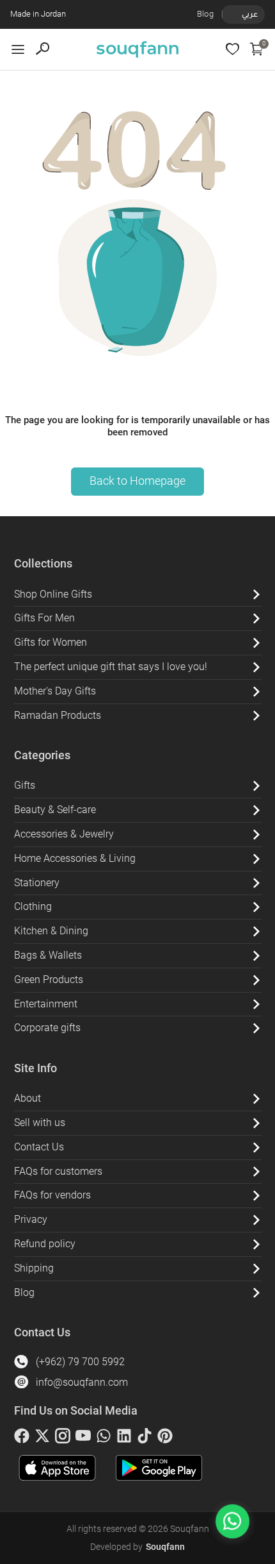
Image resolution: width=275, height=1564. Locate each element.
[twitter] (42, 1438)
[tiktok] (144, 1438)
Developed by (137, 1547)
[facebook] (21, 1438)
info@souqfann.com (82, 1382)
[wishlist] (232, 49)
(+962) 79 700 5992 (80, 1362)
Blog (205, 14)
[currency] (229, 14)
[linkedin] (124, 1438)
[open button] (18, 49)
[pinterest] (165, 1438)
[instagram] (62, 1438)
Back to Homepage (137, 481)
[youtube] (83, 1438)
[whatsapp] (103, 1438)
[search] (43, 49)
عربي (250, 14)
